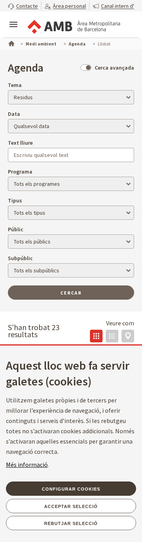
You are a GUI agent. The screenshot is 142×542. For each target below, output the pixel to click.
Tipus (15, 200)
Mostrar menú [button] (13, 17)
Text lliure (20, 142)
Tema (15, 85)
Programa (20, 171)
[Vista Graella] (96, 336)
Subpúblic (20, 258)
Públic (15, 229)
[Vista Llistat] (112, 336)
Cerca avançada (114, 67)
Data (14, 113)
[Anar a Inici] (10, 42)
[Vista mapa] (127, 336)
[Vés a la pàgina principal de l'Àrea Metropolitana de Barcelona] (73, 25)
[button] (23, 6)
